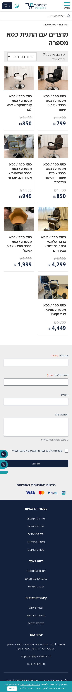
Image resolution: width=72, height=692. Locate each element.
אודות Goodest (36, 571)
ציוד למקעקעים (36, 518)
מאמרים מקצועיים (36, 578)
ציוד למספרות (36, 526)
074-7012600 (36, 664)
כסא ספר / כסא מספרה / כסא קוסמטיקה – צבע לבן (19, 103)
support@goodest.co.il (36, 656)
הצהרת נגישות (36, 623)
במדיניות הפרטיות (30, 684)
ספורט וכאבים (36, 550)
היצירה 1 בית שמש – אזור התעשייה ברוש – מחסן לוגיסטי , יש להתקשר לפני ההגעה (36, 646)
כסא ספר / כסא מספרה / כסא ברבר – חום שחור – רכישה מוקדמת (54, 173)
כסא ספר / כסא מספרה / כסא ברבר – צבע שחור (54, 103)
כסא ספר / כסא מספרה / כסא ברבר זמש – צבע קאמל (19, 244)
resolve (20, 680)
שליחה (36, 463)
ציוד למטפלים (36, 534)
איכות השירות (36, 586)
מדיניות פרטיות (36, 615)
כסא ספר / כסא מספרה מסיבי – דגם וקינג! (54, 309)
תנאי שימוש (36, 607)
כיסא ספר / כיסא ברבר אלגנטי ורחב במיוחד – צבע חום (53, 244)
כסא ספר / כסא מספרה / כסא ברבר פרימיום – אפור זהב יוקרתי (20, 171)
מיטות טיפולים (36, 542)
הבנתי (12, 688)
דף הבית (63, 24)
